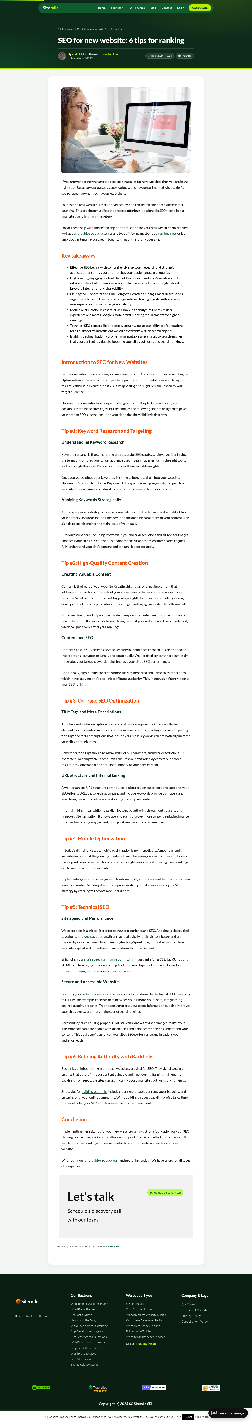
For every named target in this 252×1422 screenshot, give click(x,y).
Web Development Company (89, 1326)
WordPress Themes (83, 1309)
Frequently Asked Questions (89, 1337)
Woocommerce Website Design (146, 1315)
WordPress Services (83, 1353)
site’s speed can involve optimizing (108, 959)
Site (51, 8)
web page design (95, 936)
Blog (153, 7)
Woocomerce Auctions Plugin (89, 1303)
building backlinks (94, 1091)
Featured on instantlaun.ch (32, 1316)
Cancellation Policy (194, 1321)
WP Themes (137, 7)
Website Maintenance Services (145, 1337)
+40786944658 (146, 1343)
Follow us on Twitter (139, 1331)
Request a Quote (81, 1315)
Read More (202, 1416)
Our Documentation (139, 1309)
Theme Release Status (84, 1364)
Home (102, 7)
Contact (167, 7)
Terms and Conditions (196, 1310)
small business (166, 233)
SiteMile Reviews (81, 1359)
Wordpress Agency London (143, 1326)
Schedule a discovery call (165, 1192)
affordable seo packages (91, 233)
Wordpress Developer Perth (144, 1320)
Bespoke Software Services (87, 1348)
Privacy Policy (191, 1316)
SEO (87, 1246)
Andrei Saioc (79, 54)
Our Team (188, 1304)
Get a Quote (200, 7)
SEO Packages (135, 1303)
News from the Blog (83, 1320)
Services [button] (116, 7)
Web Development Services (88, 1342)
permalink (113, 1246)
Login (180, 7)
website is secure (94, 994)
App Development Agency (87, 1331)
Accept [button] (188, 1416)
